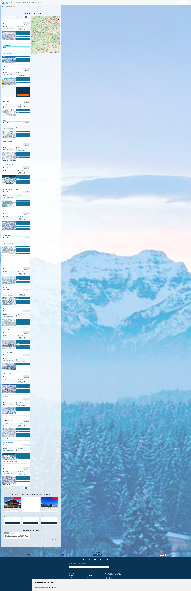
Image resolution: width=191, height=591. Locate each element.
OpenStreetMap (44, 53)
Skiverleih (18, 38)
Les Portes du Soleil (8, 418)
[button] (48, 38)
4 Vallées (5, 21)
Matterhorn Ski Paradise (9, 442)
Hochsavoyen (6, 420)
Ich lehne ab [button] (45, 587)
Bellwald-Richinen (8, 141)
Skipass (18, 34)
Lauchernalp (6, 396)
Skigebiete (18, 2)
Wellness (89, 577)
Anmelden (106, 567)
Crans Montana (7, 235)
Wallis (14, 6)
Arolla (4, 99)
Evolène (5, 287)
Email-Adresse (72, 565)
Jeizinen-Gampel (7, 352)
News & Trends (30, 2)
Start (2, 6)
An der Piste (89, 575)
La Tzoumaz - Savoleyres (9, 374)
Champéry (5, 211)
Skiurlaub (24, 2)
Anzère (4, 66)
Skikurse (18, 36)
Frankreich (11, 420)
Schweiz (10, 6)
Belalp (4, 120)
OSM (51, 53)
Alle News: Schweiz (54, 539)
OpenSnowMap (54, 53)
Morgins (5, 466)
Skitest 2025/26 (38, 2)
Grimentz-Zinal (7, 330)
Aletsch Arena (6, 45)
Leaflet (40, 53)
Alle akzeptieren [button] (38, 587)
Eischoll (5, 266)
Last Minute (89, 573)
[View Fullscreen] (58, 17)
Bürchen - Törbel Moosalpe (10, 189)
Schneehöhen (12, 2)
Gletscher (5, 23)
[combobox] (9, 17)
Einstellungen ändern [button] (52, 587)
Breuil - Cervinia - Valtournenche (12, 165)
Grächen (5, 308)
